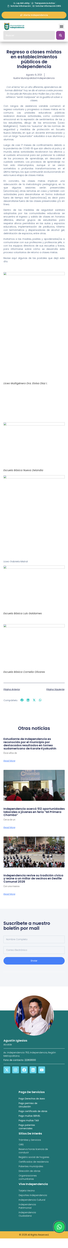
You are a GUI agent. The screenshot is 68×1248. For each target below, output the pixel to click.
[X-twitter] (6, 1069)
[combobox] (29, 35)
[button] (61, 26)
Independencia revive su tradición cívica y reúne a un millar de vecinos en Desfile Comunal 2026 (33, 878)
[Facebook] (24, 1069)
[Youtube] (41, 1069)
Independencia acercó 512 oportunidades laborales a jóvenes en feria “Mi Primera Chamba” (34, 812)
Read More (9, 761)
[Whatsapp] (59, 1227)
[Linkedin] (33, 1069)
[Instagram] (15, 1069)
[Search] (60, 35)
